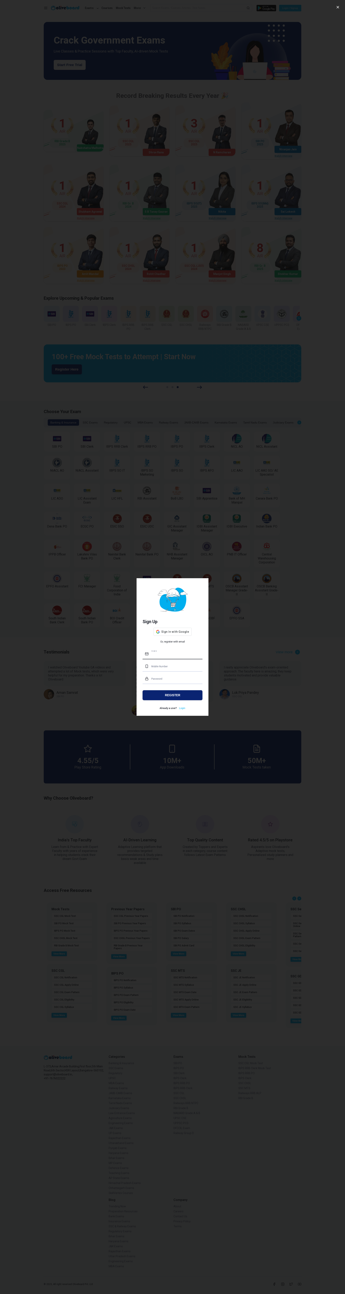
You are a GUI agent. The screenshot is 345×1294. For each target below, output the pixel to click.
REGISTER (172, 695)
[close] (338, 7)
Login (182, 708)
